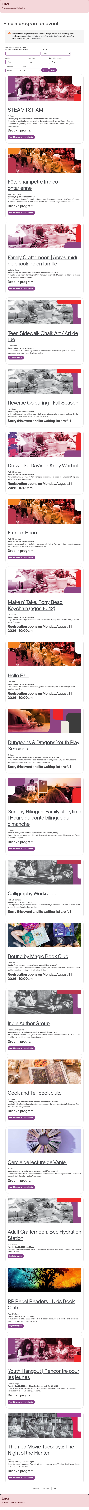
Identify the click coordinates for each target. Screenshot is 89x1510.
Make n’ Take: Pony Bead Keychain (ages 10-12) (35, 605)
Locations (31, 58)
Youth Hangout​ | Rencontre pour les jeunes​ (43, 1374)
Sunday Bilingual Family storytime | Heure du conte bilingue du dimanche (44, 817)
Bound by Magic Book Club (38, 956)
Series (7, 58)
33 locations (36, 39)
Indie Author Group (29, 1023)
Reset (53, 70)
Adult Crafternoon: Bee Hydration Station (44, 1235)
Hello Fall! (18, 675)
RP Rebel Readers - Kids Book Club (41, 1304)
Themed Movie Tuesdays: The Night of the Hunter (41, 1449)
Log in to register (15, 357)
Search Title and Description (16, 50)
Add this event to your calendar (21, 137)
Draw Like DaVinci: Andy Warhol (43, 465)
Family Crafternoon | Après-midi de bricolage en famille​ (42, 260)
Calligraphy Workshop (32, 893)
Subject (44, 50)
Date (24, 67)
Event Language (55, 58)
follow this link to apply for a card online (42, 36)
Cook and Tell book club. (34, 1093)
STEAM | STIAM (25, 110)
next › (55, 1488)
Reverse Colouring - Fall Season (43, 403)
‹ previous (35, 1488)
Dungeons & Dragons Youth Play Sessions (43, 745)
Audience (9, 67)
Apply (45, 70)
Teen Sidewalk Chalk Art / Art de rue (43, 336)
